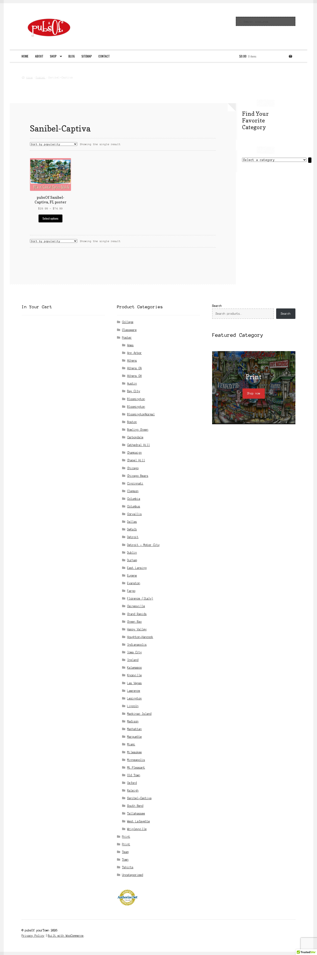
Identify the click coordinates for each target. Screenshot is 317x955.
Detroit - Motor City (143, 544)
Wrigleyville (137, 828)
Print (126, 836)
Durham (132, 560)
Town (125, 859)
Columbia (133, 498)
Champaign (134, 452)
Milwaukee (134, 752)
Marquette (134, 736)
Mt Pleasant (136, 767)
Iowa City (134, 652)
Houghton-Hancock (140, 636)
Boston (132, 421)
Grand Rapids (137, 613)
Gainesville (136, 606)
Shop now (253, 393)
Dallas (132, 521)
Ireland (133, 659)
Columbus (133, 506)
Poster (40, 77)
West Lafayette (138, 821)
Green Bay (134, 621)
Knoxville (134, 675)
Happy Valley (137, 629)
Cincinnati (135, 483)
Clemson (133, 491)
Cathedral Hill (138, 444)
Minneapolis (136, 759)
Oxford (132, 782)
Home (25, 56)
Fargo (131, 590)
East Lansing (137, 567)
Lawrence (133, 690)
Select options (50, 218)
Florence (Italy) (140, 598)
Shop (53, 56)
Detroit (133, 536)
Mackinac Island (139, 713)
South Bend (135, 805)
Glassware (129, 329)
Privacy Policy (33, 935)
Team (125, 851)
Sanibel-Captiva (139, 798)
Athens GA (134, 368)
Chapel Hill (136, 460)
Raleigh (133, 790)
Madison (133, 721)
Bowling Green (137, 429)
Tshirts (127, 867)
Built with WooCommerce (66, 935)
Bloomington (136, 399)
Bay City (133, 391)
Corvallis (134, 514)
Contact (104, 56)
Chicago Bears (137, 475)
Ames (130, 345)
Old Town (133, 775)
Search (217, 305)
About (39, 56)
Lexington (134, 698)
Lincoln (133, 706)
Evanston (133, 583)
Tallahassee (136, 813)
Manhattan (134, 729)
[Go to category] (309, 160)
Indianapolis (137, 644)
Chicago (133, 468)
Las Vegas (134, 683)
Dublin (132, 552)
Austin (132, 383)
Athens (132, 360)
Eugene (132, 575)
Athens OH (134, 375)
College (127, 322)
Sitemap (86, 56)
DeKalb (132, 529)
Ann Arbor (134, 352)
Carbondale (135, 437)
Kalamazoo (134, 667)
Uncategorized (132, 874)
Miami (131, 744)
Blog (71, 56)
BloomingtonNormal (141, 414)
